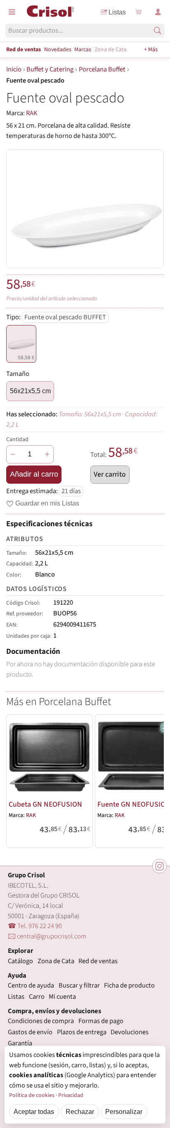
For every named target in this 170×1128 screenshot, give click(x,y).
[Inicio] (50, 11)
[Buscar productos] (157, 30)
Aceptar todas (34, 1111)
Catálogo (20, 961)
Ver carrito (110, 474)
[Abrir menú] (12, 12)
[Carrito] (138, 12)
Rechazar (80, 1111)
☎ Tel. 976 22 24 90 (35, 926)
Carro (37, 997)
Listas (117, 12)
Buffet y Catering (49, 69)
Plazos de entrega (81, 1032)
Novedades (57, 49)
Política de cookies (31, 1095)
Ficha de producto (129, 985)
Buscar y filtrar (79, 985)
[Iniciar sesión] (158, 12)
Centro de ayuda (31, 985)
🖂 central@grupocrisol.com (47, 936)
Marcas (82, 49)
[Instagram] (159, 866)
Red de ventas (23, 49)
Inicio (13, 69)
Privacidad (70, 1095)
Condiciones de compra (41, 1021)
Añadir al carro (34, 474)
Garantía (20, 1043)
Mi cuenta (62, 997)
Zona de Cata (110, 49)
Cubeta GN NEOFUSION (45, 804)
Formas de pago (100, 1021)
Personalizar (123, 1111)
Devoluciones (130, 1032)
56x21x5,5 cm (30, 390)
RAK (32, 113)
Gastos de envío (30, 1032)
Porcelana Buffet (102, 69)
